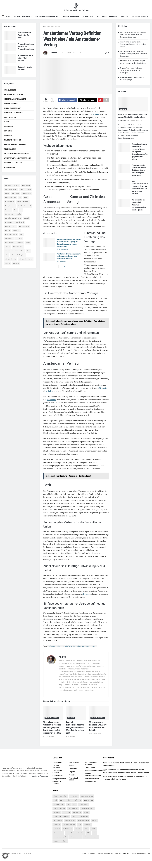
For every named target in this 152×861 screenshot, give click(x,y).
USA (28, 251)
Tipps (28, 242)
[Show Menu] (3, 16)
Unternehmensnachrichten (47, 16)
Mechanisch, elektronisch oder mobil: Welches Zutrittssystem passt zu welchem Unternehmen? (133, 53)
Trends (7, 247)
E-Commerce (9, 201)
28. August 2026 (133, 120)
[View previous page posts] (60, 266)
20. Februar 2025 (95, 733)
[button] (5, 856)
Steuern (20, 242)
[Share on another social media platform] (106, 100)
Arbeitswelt (26, 185)
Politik (86, 594)
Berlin (29, 189)
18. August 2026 (63, 249)
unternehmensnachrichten (14, 251)
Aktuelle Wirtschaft (23, 16)
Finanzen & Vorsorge (70, 16)
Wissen (96, 114)
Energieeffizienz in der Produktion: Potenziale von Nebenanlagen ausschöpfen (131, 70)
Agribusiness (10, 90)
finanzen (8, 210)
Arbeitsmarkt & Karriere (107, 16)
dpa (20, 197)
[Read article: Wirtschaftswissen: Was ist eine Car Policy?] (10, 35)
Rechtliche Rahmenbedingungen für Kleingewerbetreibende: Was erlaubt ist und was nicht (69, 256)
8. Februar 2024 (65, 53)
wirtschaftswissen (83, 646)
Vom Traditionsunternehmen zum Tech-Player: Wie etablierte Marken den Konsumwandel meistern (133, 34)
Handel (7, 122)
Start (8, 16)
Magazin (124, 16)
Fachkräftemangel (24, 206)
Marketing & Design (12, 140)
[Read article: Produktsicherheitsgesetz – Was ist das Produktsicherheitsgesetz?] (10, 47)
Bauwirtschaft (11, 104)
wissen (94, 646)
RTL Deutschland (11, 234)
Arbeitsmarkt (51, 391)
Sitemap (118, 853)
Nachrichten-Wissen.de (39, 776)
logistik (26, 218)
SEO (21, 234)
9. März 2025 (62, 261)
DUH (25, 197)
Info (15, 210)
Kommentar (9, 214)
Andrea (54, 53)
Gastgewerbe (10, 117)
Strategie (103, 388)
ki (20, 210)
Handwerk (8, 126)
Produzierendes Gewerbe (15, 144)
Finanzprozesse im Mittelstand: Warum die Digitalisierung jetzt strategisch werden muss (139, 170)
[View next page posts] (64, 266)
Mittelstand (20, 222)
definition (52, 646)
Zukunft (16, 263)
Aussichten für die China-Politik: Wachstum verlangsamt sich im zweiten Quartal (133, 44)
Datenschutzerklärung (105, 853)
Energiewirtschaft (12, 108)
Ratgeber (16, 230)
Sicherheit (51, 399)
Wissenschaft (10, 167)
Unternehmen (18, 247)
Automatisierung (11, 189)
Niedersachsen (24, 226)
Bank (22, 189)
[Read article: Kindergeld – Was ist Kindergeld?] (10, 70)
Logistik (8, 131)
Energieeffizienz (22, 201)
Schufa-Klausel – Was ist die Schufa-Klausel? (25, 58)
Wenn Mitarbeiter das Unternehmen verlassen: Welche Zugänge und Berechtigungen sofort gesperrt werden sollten (52, 727)
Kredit (19, 214)
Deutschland (26, 193)
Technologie (88, 16)
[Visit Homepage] (76, 6)
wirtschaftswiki (10, 259)
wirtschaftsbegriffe (69, 646)
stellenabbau (9, 242)
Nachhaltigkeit (10, 226)
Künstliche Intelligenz (13, 218)
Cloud (7, 193)
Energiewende (10, 206)
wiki (58, 646)
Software (19, 238)
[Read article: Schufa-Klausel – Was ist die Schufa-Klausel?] (10, 58)
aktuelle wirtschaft (12, 185)
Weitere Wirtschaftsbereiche (17, 158)
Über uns (126, 853)
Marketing (8, 222)
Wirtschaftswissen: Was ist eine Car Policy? (25, 35)
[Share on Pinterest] (100, 100)
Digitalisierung (10, 197)
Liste (148, 853)
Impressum (92, 853)
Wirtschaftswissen (140, 16)
